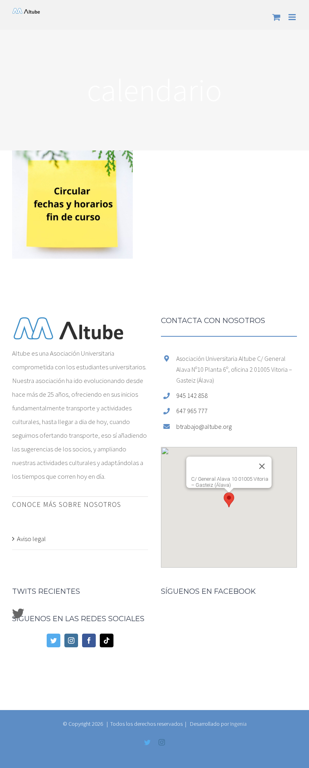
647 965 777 (192, 411)
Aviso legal (31, 538)
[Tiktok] (106, 640)
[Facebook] (89, 640)
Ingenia (238, 723)
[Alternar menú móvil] (292, 17)
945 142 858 (192, 395)
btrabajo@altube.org (204, 426)
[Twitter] (53, 640)
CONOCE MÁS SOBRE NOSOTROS (66, 504)
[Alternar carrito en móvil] (276, 17)
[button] (228, 500)
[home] (68, 323)
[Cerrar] (262, 466)
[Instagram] (71, 640)
